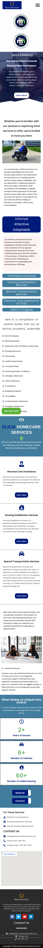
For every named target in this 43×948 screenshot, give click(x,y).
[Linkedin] (30, 916)
